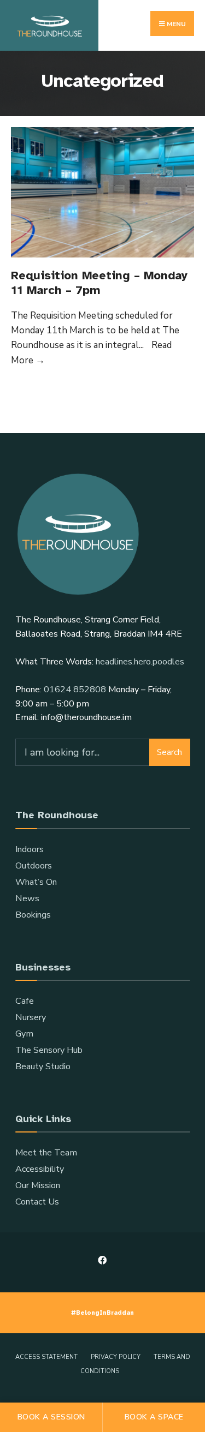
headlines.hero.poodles (140, 662)
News (27, 898)
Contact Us (37, 1202)
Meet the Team (46, 1153)
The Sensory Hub (49, 1050)
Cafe (24, 1001)
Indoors (29, 849)
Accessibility (39, 1169)
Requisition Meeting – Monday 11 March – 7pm (99, 282)
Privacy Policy (115, 1357)
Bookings (33, 915)
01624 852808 (75, 690)
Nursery (30, 1017)
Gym (24, 1034)
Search (169, 752)
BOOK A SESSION (51, 1417)
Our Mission (37, 1185)
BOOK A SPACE (154, 1417)
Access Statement (46, 1357)
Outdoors (33, 866)
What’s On (36, 882)
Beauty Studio (43, 1066)
